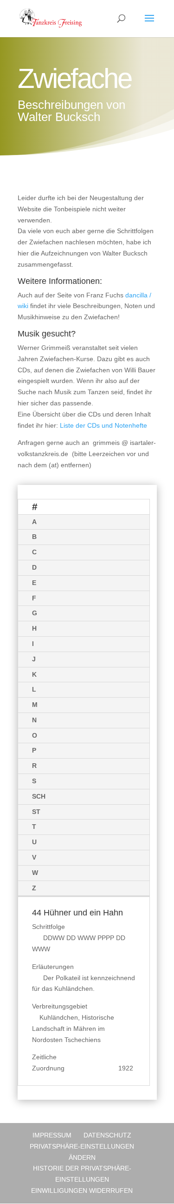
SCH (38, 796)
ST (36, 811)
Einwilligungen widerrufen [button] (82, 1190)
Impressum (51, 1135)
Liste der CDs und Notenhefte (103, 425)
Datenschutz (107, 1135)
